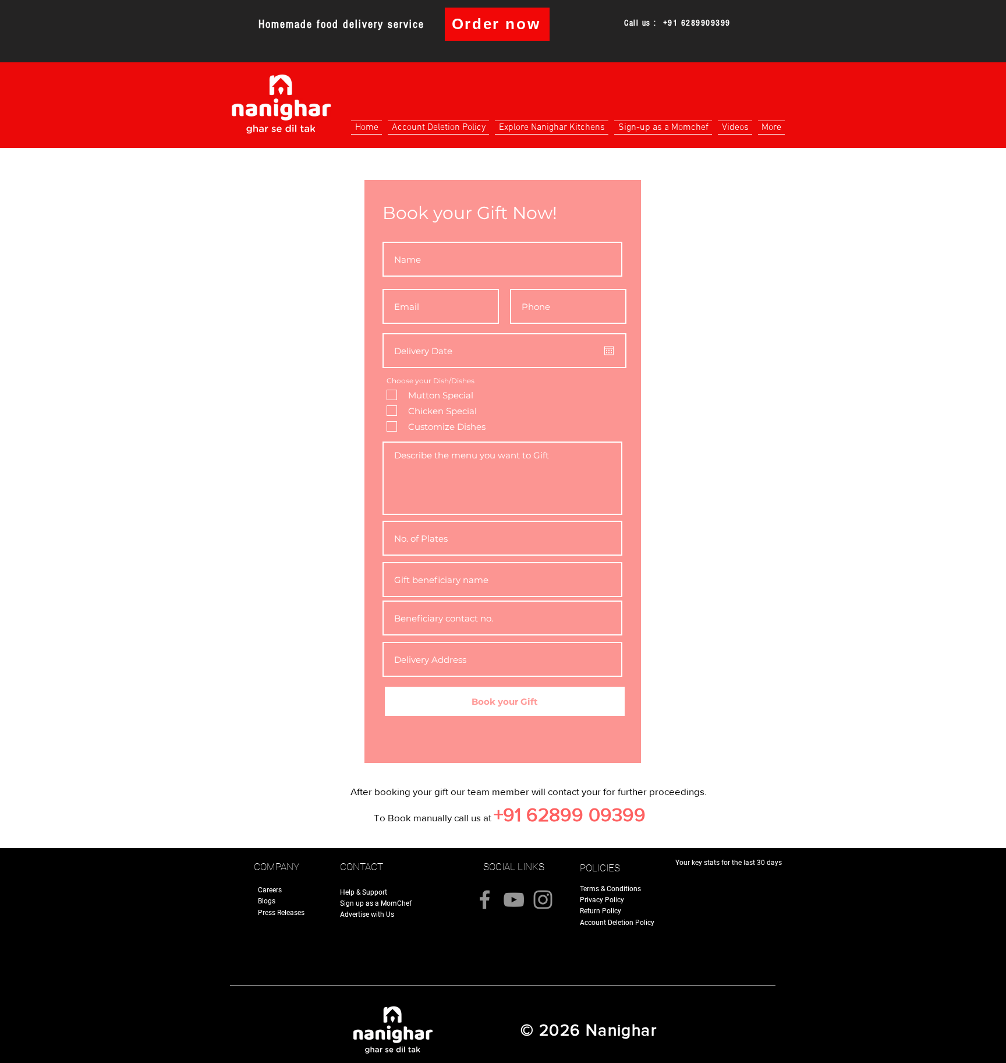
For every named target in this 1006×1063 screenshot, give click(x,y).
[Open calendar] (609, 350)
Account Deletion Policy (617, 923)
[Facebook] (484, 899)
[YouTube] (513, 899)
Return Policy (600, 911)
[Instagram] (542, 899)
